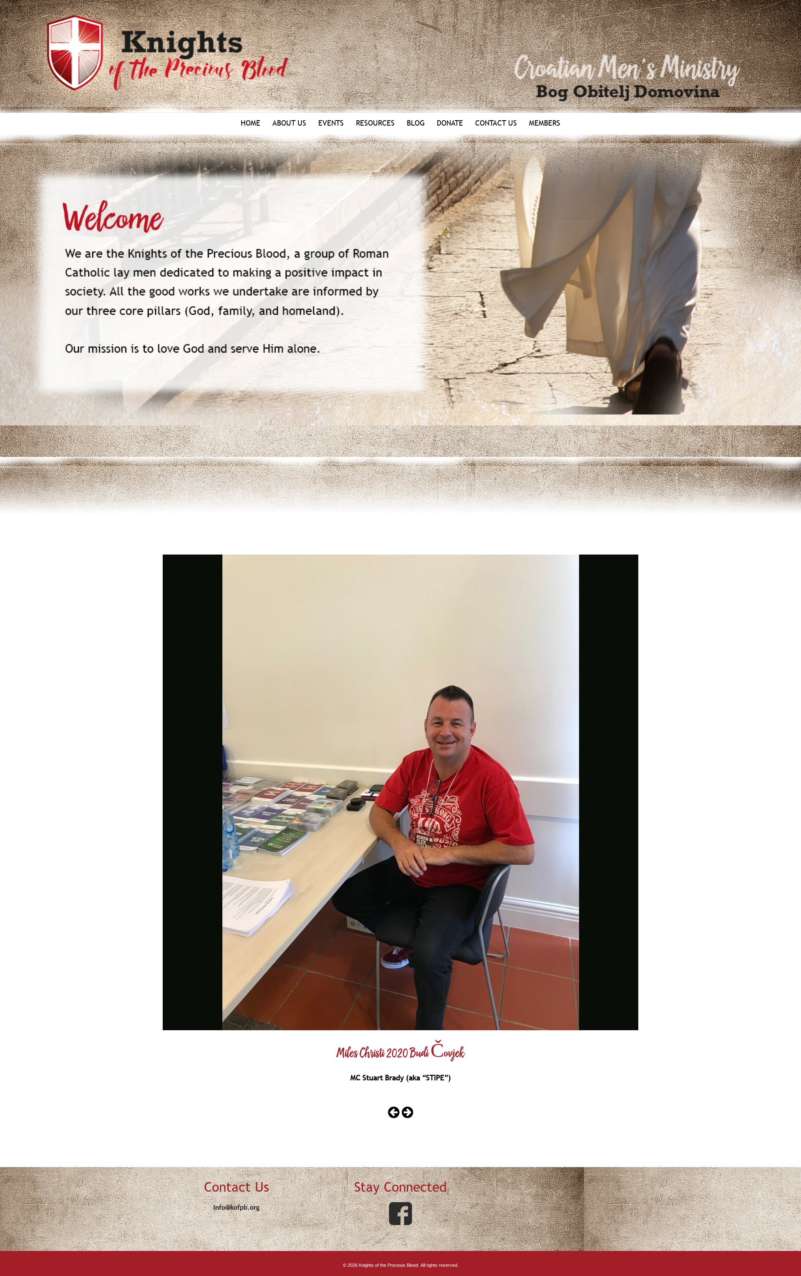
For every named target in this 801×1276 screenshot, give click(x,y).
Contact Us (496, 123)
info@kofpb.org (236, 1207)
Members (544, 123)
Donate (450, 123)
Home (250, 123)
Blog (416, 123)
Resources (375, 123)
